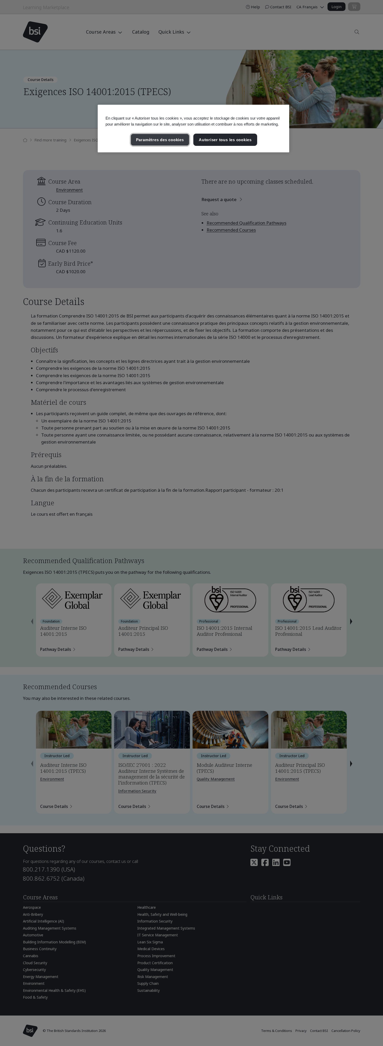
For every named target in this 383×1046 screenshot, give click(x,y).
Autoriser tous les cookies (225, 140)
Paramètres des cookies (160, 140)
